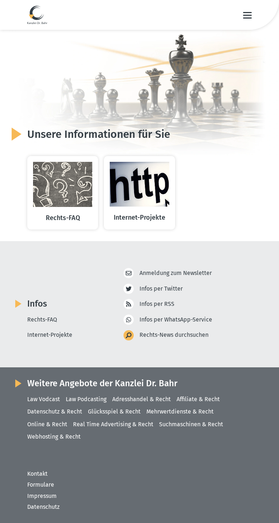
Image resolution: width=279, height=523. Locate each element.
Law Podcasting (86, 399)
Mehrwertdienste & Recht (180, 411)
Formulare (40, 484)
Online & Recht (47, 424)
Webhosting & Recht (54, 436)
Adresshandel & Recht (141, 399)
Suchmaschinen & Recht (191, 424)
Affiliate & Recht (198, 399)
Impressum (42, 495)
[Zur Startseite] (37, 15)
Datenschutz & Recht (54, 411)
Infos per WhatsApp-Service (176, 319)
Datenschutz (43, 506)
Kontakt (37, 473)
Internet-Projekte (49, 334)
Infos (37, 304)
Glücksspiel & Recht (114, 411)
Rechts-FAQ (42, 319)
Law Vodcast (43, 399)
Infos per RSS (157, 303)
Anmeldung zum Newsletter (176, 273)
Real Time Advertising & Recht (113, 424)
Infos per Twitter (161, 288)
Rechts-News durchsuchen (174, 334)
